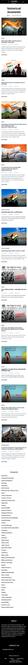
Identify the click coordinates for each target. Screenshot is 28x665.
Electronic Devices (6, 510)
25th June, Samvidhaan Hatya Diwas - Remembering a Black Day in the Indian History (12, 329)
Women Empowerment (7, 607)
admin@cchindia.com (8, 649)
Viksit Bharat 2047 (6, 600)
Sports (3, 585)
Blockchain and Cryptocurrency (9, 490)
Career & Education (6, 495)
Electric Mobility (5, 508)
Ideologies (4, 537)
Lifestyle (3, 550)
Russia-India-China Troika (8, 580)
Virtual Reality (5, 602)
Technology (4, 595)
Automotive (4, 485)
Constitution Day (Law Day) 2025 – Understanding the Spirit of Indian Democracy (11, 169)
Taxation (3, 592)
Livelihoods (4, 552)
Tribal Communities (6, 597)
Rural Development (6, 577)
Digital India (4, 503)
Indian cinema (5, 540)
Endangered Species (6, 513)
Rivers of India (5, 575)
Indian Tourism (5, 545)
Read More (4, 54)
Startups (3, 587)
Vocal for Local (5, 605)
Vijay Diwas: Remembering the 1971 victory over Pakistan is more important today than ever (14, 126)
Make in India (4, 555)
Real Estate (4, 570)
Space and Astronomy (7, 582)
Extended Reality (5, 520)
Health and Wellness (6, 532)
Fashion (3, 523)
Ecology (3, 505)
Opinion (3, 565)
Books (3, 493)
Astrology (4, 483)
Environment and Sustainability (9, 518)
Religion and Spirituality (7, 572)
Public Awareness (6, 567)
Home (8, 15)
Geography (4, 530)
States (3, 590)
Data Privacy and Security (8, 500)
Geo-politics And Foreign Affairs (10, 527)
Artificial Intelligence (6, 480)
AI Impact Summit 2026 (7, 478)
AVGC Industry (5, 488)
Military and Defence (6, 560)
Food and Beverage (6, 525)
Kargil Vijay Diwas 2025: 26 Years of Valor (13, 250)
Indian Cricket (5, 542)
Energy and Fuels (6, 515)
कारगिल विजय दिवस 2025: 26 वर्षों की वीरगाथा (11, 212)
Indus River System (6, 547)
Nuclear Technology (6, 562)
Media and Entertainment (8, 557)
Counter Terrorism (6, 498)
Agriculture (4, 475)
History (3, 535)
